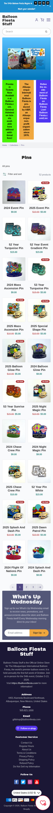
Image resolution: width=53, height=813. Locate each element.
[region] (26, 6)
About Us (26, 749)
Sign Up (37, 633)
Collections (14, 145)
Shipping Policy (26, 760)
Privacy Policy (26, 756)
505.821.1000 (26, 710)
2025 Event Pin (39, 207)
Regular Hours (26, 746)
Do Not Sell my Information (26, 766)
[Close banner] (50, 6)
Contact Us (26, 743)
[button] (12, 174)
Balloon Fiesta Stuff (9, 20)
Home (4, 145)
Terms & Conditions (26, 753)
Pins (22, 145)
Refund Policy (27, 763)
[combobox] (22, 31)
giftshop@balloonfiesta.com (26, 719)
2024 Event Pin (14, 207)
